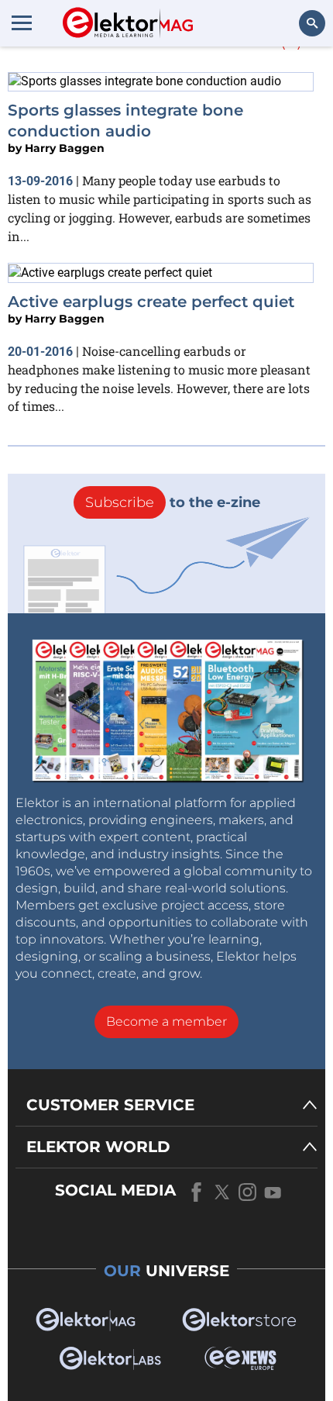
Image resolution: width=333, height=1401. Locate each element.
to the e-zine (172, 502)
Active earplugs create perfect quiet (151, 301)
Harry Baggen (65, 148)
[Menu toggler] (21, 22)
